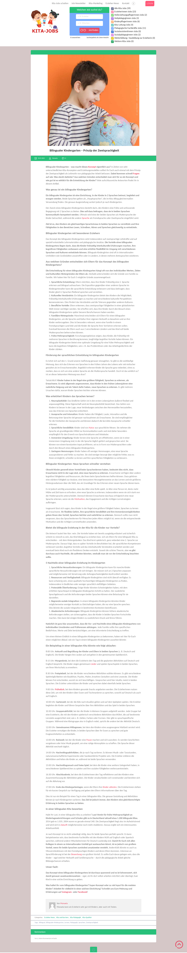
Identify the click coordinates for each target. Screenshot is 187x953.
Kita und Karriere (62, 917)
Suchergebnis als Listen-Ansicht (98, 38)
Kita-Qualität (87, 917)
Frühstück (59, 689)
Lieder (93, 664)
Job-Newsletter (78, 3)
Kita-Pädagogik (75, 917)
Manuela (55, 158)
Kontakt (125, 3)
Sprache (85, 218)
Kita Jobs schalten (60, 3)
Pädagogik (74, 923)
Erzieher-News (112, 3)
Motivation (79, 499)
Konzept (92, 167)
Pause (89, 740)
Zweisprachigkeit (92, 923)
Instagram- (67, 892)
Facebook (82, 892)
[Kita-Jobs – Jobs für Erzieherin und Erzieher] (45, 8)
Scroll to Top (179, 945)
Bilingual (42, 923)
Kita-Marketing (95, 3)
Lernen (66, 923)
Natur (91, 428)
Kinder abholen (110, 787)
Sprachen (81, 923)
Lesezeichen (75, 38)
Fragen (136, 174)
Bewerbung (76, 854)
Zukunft (64, 825)
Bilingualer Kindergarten (54, 923)
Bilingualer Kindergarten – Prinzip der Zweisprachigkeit (84, 150)
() (122, 8)
